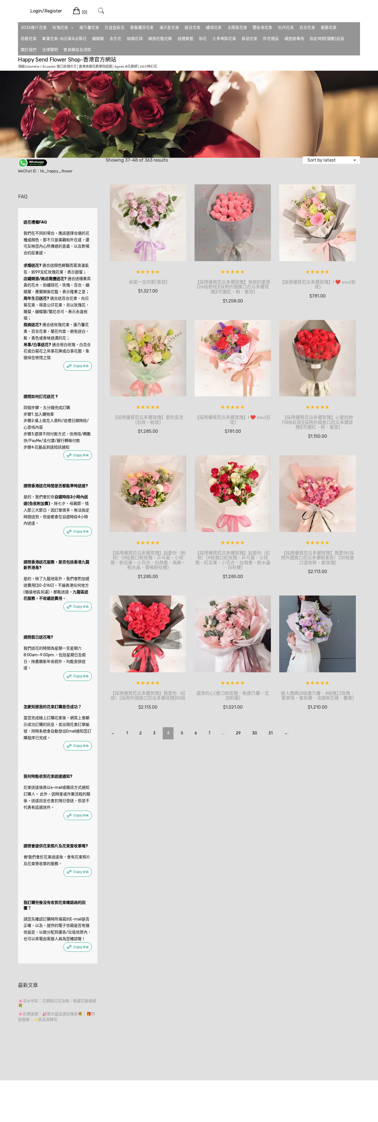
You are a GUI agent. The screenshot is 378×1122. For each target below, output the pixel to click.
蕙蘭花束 (328, 27)
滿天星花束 (169, 27)
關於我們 (29, 49)
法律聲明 (50, 49)
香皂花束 (249, 38)
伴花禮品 (271, 38)
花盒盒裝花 (115, 27)
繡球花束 (214, 27)
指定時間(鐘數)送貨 (327, 38)
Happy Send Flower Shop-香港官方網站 (67, 59)
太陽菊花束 (237, 27)
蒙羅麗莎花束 (142, 27)
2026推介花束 (34, 27)
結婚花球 (135, 38)
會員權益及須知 (77, 49)
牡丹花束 (286, 27)
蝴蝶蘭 (98, 38)
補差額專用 (294, 38)
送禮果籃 (185, 38)
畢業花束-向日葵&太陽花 (64, 38)
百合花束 (307, 27)
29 (238, 733)
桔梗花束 (29, 38)
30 (254, 733)
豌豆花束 (192, 27)
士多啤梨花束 (224, 38)
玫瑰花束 (60, 27)
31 (270, 733)
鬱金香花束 (263, 27)
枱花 (203, 38)
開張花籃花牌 (160, 38)
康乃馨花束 (89, 27)
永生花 (115, 38)
